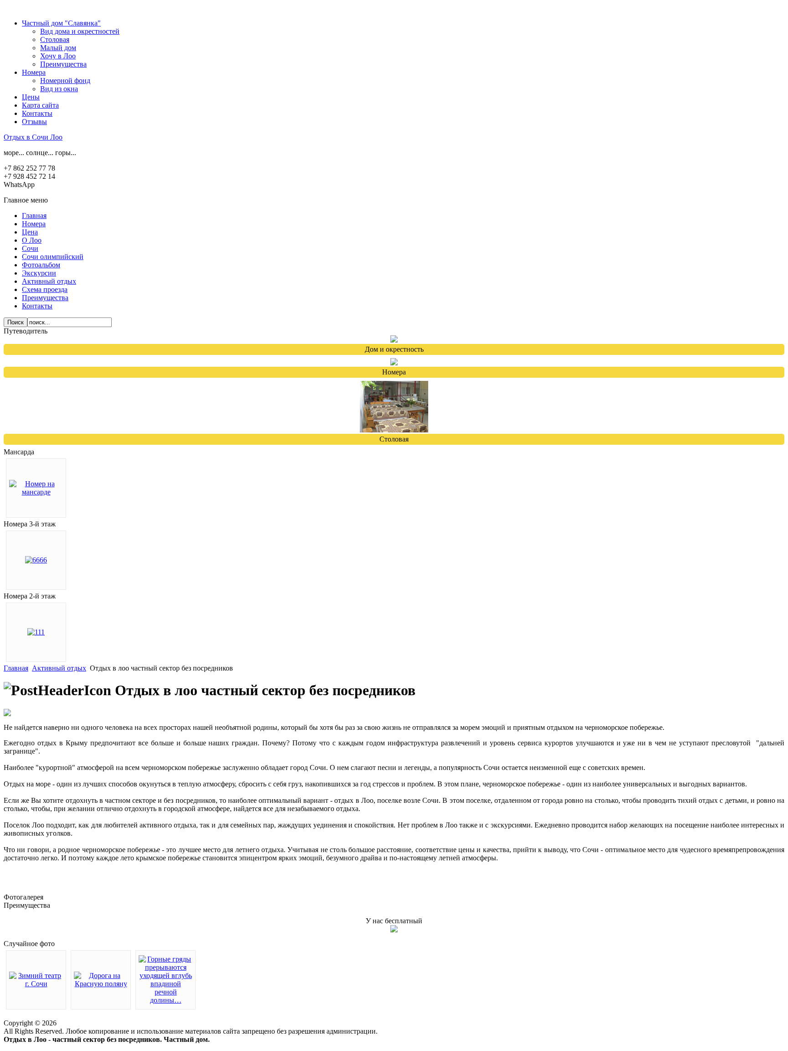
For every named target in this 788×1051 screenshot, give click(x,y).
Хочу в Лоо (58, 56)
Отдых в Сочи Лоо (33, 137)
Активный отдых (59, 668)
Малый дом (58, 48)
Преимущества (63, 64)
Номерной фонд (65, 80)
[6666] (36, 560)
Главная (16, 668)
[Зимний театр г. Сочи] (36, 984)
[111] (36, 632)
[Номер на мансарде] (36, 492)
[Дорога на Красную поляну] (101, 984)
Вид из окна (59, 89)
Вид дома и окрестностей (79, 31)
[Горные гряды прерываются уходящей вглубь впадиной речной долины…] (165, 1000)
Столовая (54, 39)
